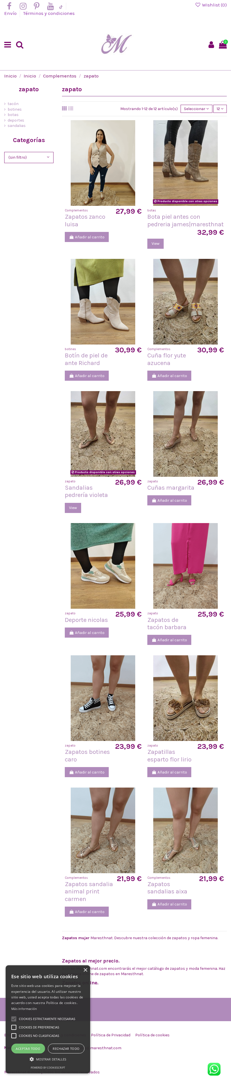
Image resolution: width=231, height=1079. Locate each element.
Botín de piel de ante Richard (86, 359)
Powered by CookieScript (48, 1067)
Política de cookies (152, 1035)
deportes (16, 120)
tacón (13, 103)
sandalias (17, 125)
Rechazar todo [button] (66, 1048)
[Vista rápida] (111, 204)
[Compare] (103, 204)
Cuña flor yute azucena (166, 359)
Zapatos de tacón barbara (166, 623)
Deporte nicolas (86, 620)
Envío (11, 13)
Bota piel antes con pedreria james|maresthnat (185, 220)
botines (15, 109)
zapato (29, 89)
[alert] (48, 1019)
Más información (24, 1009)
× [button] (85, 970)
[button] (48, 1059)
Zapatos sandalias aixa (167, 887)
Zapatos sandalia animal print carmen (89, 891)
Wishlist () (214, 5)
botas (13, 114)
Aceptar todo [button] (28, 1048)
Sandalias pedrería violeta (86, 491)
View (155, 243)
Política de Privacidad (110, 1035)
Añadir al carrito (90, 237)
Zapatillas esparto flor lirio (169, 755)
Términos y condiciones (49, 13)
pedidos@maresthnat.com (96, 1048)
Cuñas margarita (170, 487)
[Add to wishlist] (95, 204)
